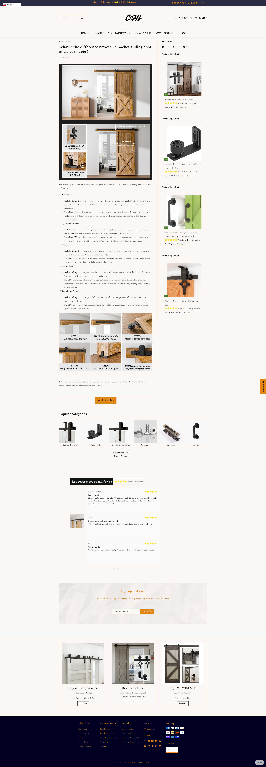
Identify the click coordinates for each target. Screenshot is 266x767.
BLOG (182, 33)
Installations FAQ (107, 733)
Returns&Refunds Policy (132, 738)
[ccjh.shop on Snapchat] (145, 746)
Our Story (82, 729)
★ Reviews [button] (263, 386)
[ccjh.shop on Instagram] (145, 740)
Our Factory (83, 733)
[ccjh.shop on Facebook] (149, 740)
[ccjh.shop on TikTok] (149, 746)
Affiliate (103, 747)
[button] (171, 103)
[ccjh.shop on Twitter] (156, 740)
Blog (68, 42)
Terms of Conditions (130, 742)
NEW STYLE (142, 33)
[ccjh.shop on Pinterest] (160, 740)
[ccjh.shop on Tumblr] (152, 746)
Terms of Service (85, 747)
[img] (121, 481)
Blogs (80, 738)
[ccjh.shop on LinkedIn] (156, 746)
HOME (84, 33)
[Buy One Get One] (133, 663)
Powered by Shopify (144, 762)
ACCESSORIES (164, 33)
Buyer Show (83, 742)
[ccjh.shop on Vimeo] (160, 746)
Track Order (105, 742)
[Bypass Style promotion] (83, 663)
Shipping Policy (128, 733)
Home (61, 42)
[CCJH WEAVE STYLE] (183, 663)
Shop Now (83, 703)
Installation (105, 729)
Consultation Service (108, 738)
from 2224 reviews (136, 482)
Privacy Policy (128, 729)
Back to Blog (107, 400)
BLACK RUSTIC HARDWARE (111, 33)
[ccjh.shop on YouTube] (152, 740)
